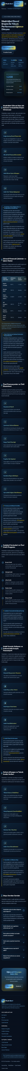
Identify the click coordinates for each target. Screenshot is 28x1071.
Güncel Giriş (4, 1065)
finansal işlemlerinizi (14, 753)
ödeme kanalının (7, 528)
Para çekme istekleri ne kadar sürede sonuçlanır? (11, 934)
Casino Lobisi (5, 1068)
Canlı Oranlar (18, 1065)
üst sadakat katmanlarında (10, 361)
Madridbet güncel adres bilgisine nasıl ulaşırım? (12, 910)
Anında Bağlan (18, 3)
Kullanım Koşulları (6, 1028)
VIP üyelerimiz (20, 520)
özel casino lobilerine (17, 35)
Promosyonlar (5, 1020)
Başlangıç (4, 8)
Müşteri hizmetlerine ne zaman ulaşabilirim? (11, 956)
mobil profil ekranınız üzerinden (11, 633)
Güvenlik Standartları (7, 1036)
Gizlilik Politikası (5, 1031)
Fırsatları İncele (7, 52)
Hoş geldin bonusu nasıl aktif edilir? (11, 949)
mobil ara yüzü (15, 244)
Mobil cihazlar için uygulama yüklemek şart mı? (10, 927)
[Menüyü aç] (25, 3)
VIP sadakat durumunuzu (9, 874)
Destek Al (18, 986)
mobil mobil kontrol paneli (10, 532)
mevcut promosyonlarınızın (10, 221)
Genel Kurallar (5, 1033)
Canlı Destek (5, 1022)
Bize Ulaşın (4, 1047)
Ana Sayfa (4, 1015)
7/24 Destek (5, 1042)
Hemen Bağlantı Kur (8, 47)
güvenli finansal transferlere (10, 37)
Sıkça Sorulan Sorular (7, 1045)
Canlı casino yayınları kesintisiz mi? (11, 942)
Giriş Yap (9, 986)
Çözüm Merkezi (5, 1050)
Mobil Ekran (10, 1065)
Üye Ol (3, 1017)
